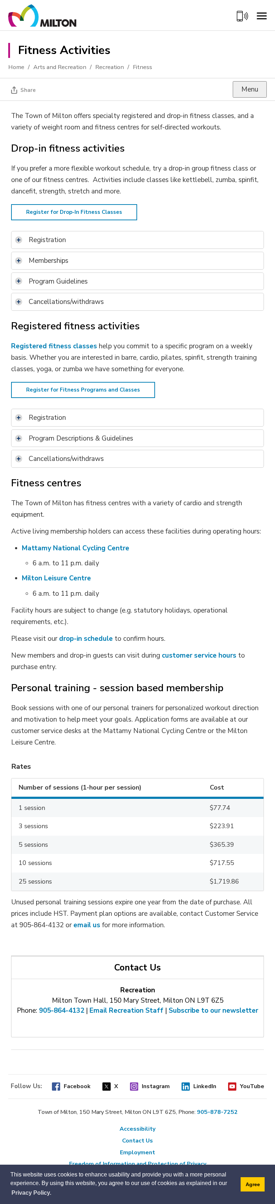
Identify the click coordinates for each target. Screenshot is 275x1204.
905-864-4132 (61, 1010)
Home (16, 67)
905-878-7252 (217, 1112)
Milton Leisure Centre (56, 578)
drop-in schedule (86, 638)
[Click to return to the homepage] (42, 18)
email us (86, 925)
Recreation (109, 67)
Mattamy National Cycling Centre (75, 548)
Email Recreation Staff (126, 1010)
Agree (253, 1184)
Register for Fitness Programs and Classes (83, 389)
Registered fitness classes (54, 346)
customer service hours (199, 655)
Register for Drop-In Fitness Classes (74, 212)
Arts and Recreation (59, 67)
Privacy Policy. (31, 1193)
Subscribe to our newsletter (213, 1010)
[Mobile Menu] (262, 16)
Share (28, 90)
